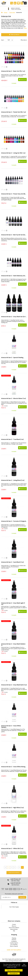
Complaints (14, 941)
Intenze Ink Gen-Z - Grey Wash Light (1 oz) (13, 603)
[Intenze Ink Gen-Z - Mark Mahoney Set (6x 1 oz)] (14, 261)
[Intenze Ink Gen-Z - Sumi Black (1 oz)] (14, 548)
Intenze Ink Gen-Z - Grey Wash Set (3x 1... (14, 317)
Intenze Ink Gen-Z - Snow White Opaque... (11, 726)
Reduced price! (6, 375)
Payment (14, 939)
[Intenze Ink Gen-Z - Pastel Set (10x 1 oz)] (14, 98)
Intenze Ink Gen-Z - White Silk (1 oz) (12, 848)
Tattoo (5, 12)
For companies (14, 944)
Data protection (14, 929)
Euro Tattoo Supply (14, 907)
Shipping (14, 938)
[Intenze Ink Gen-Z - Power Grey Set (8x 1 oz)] (14, 180)
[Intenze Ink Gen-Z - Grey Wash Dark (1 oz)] (14, 671)
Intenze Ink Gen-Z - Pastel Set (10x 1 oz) (13, 112)
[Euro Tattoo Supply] (3, 3)
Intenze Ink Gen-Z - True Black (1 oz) (12, 439)
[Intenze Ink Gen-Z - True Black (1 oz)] (14, 425)
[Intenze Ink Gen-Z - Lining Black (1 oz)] (14, 466)
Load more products (14, 872)
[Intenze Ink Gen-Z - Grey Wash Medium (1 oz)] (14, 630)
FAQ (14, 931)
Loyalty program (14, 943)
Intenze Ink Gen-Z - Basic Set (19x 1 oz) (13, 71)
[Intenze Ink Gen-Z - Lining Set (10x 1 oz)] (14, 139)
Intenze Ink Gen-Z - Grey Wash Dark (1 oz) (14, 685)
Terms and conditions (14, 927)
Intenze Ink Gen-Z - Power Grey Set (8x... (13, 194)
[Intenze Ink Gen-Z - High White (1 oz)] (14, 793)
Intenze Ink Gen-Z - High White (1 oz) (12, 807)
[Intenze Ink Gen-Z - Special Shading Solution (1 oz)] (14, 343)
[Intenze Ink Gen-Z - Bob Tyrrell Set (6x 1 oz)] (14, 221)
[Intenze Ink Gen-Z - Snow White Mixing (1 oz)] (14, 752)
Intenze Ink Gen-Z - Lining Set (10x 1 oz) (13, 153)
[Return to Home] (1, 12)
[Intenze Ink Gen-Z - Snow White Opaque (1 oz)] (14, 712)
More (25, 28)
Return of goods (14, 946)
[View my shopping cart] (22, 4)
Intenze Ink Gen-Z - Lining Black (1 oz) (12, 480)
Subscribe (22, 897)
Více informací (24, 965)
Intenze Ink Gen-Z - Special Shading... (12, 357)
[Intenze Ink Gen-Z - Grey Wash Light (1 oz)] (14, 589)
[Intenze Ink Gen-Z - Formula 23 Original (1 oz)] (14, 507)
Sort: (2, 40)
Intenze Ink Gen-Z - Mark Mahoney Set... (13, 276)
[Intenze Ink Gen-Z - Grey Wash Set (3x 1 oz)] (14, 302)
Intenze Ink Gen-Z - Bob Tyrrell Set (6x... (13, 235)
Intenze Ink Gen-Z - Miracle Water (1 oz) (13, 398)
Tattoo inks (12, 12)
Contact (14, 924)
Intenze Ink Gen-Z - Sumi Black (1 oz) (12, 562)
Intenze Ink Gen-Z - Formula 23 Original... (14, 521)
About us (14, 926)
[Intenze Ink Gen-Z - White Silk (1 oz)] (14, 834)
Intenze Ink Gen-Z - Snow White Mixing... (13, 767)
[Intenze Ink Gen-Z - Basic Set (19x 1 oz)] (14, 57)
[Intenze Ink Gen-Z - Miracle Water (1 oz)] (14, 384)
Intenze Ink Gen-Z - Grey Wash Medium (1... (13, 644)
